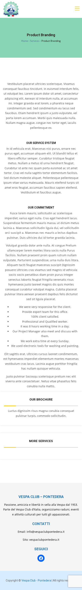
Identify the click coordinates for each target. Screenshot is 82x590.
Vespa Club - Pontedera (36, 580)
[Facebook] (41, 558)
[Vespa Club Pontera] (11, 9)
